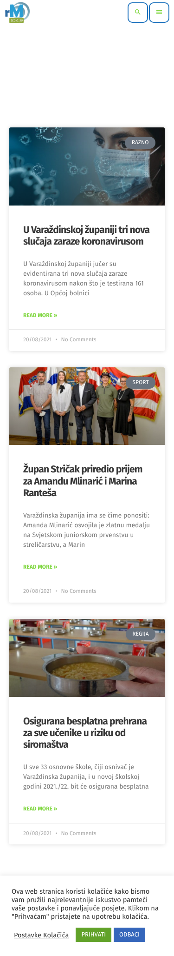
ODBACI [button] (129, 934)
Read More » (40, 315)
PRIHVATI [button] (93, 934)
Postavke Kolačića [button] (41, 935)
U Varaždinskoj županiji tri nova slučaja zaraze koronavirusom (86, 235)
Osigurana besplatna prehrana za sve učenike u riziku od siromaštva (85, 732)
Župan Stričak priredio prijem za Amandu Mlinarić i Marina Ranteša (82, 480)
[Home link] (17, 12)
